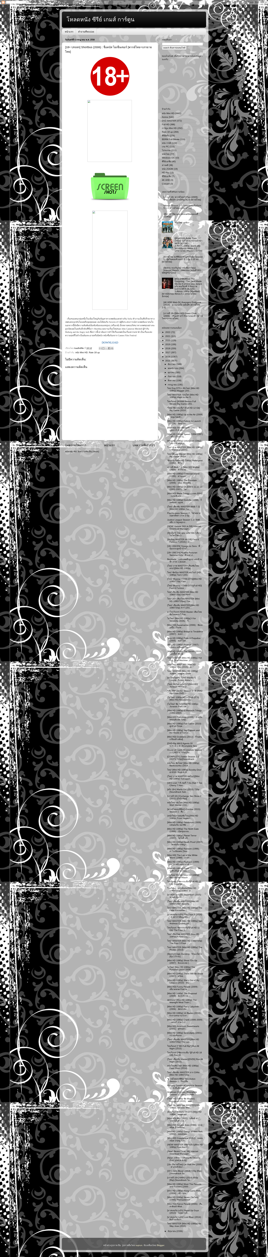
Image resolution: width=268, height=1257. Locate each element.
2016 (168, 357)
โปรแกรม (166, 150)
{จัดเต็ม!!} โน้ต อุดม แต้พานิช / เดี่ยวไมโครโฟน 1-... (184, 534)
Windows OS (168, 158)
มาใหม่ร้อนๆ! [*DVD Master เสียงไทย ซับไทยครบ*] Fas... (184, 613)
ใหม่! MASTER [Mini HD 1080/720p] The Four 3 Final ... (184, 942)
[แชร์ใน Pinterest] (112, 348)
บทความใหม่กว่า (75, 445)
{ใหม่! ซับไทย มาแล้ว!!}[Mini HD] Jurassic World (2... (182, 685)
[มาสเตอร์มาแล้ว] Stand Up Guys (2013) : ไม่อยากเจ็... (183, 1211)
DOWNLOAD (110, 342)
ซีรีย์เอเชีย (166, 161)
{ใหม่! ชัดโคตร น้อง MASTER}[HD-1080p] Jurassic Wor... (183, 1106)
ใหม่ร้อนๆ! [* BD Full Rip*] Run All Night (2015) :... (183, 1047)
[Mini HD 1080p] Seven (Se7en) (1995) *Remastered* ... (182, 1198)
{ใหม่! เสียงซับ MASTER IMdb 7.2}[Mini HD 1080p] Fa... (183, 508)
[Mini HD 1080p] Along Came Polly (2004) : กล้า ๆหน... (184, 1192)
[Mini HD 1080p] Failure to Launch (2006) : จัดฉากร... (184, 422)
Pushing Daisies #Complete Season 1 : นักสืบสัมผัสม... (184, 1086)
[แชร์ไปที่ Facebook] (109, 348)
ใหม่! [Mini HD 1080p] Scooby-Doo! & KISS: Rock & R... (184, 771)
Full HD (165, 124)
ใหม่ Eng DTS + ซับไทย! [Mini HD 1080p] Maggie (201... (183, 389)
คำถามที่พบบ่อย (86, 31)
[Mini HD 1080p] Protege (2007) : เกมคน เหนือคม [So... (183, 646)
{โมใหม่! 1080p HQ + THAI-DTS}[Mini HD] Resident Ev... (183, 698)
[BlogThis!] (103, 348)
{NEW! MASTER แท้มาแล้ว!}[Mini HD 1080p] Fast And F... (185, 1146)
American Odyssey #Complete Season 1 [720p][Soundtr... (182, 1093)
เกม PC (165, 146)
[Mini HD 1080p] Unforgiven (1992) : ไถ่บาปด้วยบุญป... (185, 442)
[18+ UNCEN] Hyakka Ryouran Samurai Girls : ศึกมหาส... (182, 553)
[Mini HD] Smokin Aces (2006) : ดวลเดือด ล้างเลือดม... (184, 1126)
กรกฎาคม (172, 385)
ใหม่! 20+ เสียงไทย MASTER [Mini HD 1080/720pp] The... (183, 600)
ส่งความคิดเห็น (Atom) (88, 451)
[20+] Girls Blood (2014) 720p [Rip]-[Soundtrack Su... (184, 1172)
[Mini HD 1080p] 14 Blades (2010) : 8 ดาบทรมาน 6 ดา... (184, 1014)
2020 (168, 340)
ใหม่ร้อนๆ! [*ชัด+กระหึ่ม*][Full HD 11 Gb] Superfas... (184, 882)
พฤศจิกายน (173, 368)
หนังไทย (166, 154)
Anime (165, 117)
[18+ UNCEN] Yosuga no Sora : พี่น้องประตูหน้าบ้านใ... (183, 547)
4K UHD (166, 180)
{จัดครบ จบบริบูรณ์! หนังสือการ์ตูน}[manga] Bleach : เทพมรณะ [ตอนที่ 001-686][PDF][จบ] (182, 270)
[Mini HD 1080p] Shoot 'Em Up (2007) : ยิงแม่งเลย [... (182, 961)
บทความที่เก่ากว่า (144, 445)
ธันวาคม (172, 364)
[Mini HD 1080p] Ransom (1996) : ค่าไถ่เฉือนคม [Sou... (183, 850)
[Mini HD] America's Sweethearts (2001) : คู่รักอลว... (183, 1027)
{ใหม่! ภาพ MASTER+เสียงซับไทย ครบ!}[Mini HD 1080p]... (183, 567)
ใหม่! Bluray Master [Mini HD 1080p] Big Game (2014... (184, 455)
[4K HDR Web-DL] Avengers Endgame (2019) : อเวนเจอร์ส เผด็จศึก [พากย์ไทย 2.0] (181, 304)
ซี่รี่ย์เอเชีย (166, 176)
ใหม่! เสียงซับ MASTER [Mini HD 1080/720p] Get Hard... (182, 593)
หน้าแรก (69, 31)
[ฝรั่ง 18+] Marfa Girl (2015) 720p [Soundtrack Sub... (183, 790)
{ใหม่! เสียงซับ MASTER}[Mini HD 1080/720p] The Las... (183, 1040)
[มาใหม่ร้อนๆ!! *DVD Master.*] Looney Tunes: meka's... (181, 679)
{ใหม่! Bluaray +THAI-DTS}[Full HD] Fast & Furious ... (184, 586)
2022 (168, 332)
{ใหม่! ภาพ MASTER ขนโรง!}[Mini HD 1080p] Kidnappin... (183, 777)
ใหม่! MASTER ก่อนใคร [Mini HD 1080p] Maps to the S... (182, 396)
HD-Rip (165, 173)
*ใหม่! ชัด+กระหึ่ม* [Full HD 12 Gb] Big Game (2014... (183, 409)
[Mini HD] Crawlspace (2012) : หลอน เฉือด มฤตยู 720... (185, 1139)
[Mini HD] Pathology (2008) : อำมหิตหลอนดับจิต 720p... (184, 718)
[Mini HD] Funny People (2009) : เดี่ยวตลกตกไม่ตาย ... (183, 988)
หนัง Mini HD (81, 352)
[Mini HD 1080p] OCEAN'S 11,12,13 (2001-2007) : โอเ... (184, 488)
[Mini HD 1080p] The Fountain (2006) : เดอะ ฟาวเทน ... (182, 481)
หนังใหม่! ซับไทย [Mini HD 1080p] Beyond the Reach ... (183, 876)
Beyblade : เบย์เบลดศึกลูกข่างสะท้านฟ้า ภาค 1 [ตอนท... (184, 560)
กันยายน (172, 376)
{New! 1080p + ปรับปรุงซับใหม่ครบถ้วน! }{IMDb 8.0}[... (183, 1159)
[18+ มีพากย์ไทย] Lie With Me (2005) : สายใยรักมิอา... (184, 1165)
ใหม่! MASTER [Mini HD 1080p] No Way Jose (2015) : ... (184, 1224)
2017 (168, 352)
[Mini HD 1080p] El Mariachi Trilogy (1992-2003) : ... (184, 711)
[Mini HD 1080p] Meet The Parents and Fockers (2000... (184, 1185)
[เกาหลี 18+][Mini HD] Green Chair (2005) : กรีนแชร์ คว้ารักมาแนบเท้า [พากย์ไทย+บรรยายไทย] (182, 315)
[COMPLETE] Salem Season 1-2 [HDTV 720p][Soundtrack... (183, 758)
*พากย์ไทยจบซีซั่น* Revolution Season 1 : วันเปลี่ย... (181, 1080)
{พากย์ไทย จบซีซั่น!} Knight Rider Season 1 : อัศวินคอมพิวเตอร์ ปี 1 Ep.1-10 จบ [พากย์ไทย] (182, 259)
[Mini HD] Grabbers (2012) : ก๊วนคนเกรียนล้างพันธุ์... (184, 738)
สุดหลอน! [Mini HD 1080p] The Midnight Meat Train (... (182, 1001)
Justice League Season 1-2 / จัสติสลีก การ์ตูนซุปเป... (183, 521)
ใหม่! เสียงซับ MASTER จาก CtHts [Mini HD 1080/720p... (183, 1073)
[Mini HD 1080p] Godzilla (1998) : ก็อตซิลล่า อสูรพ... (184, 501)
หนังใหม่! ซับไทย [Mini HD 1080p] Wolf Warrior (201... (183, 803)
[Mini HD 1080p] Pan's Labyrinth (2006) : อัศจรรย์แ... (183, 1007)
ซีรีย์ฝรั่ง (165, 136)
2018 (168, 348)
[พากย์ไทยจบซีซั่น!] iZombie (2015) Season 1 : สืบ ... (183, 810)
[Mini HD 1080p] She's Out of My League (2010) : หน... (183, 981)
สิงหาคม (172, 380)
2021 (168, 336)
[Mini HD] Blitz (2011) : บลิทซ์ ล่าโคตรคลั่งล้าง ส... (182, 1119)
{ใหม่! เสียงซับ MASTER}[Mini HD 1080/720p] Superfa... (183, 902)
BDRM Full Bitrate (170, 139)
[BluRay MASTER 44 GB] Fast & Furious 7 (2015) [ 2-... (183, 540)
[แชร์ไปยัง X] (106, 348)
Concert (166, 184)
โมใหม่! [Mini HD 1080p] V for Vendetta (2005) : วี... (181, 619)
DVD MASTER (169, 121)
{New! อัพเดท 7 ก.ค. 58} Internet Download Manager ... (182, 1152)
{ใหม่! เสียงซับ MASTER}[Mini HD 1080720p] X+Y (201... (183, 606)
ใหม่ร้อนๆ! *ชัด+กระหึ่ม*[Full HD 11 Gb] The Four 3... (183, 929)
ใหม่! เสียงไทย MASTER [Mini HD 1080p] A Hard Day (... (183, 935)
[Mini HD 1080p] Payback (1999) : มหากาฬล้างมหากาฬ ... (183, 863)
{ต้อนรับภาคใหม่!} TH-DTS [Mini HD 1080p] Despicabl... (184, 1113)
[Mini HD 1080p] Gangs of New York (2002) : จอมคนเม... (185, 1132)
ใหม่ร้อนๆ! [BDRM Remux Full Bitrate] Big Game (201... (181, 402)
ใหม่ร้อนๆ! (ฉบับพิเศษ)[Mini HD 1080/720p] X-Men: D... (181, 889)
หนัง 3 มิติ (166, 143)
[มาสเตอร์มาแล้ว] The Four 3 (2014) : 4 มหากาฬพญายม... (184, 915)
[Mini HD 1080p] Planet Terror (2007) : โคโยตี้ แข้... (182, 836)
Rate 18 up (94, 352)
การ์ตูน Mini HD (169, 128)
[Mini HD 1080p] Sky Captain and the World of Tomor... (183, 731)
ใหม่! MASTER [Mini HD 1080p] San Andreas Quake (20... (184, 922)
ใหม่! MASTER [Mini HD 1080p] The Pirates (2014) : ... (184, 948)
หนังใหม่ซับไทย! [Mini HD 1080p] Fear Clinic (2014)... (183, 1067)
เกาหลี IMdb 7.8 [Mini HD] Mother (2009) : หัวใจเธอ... (183, 468)
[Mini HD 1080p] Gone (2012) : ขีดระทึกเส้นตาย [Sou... (184, 869)
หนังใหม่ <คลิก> (182, 222)
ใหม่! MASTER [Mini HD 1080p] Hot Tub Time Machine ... (184, 659)
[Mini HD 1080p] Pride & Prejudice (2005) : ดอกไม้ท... (184, 639)
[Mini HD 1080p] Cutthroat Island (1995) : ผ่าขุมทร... (183, 475)
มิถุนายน (172, 1231)
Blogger (160, 1245)
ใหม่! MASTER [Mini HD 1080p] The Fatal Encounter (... (184, 909)
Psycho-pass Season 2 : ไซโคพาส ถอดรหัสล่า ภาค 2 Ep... (183, 514)
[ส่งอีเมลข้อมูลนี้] (100, 348)
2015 (168, 361)
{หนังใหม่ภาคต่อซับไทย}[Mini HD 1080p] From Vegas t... (182, 817)
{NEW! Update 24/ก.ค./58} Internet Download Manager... (184, 527)
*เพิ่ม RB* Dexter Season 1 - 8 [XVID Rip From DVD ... (184, 692)
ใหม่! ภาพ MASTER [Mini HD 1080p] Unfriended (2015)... (184, 448)
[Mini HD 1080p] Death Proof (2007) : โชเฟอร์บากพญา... (185, 843)
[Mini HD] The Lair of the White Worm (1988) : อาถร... (182, 856)
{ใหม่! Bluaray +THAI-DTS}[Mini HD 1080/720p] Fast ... (184, 580)
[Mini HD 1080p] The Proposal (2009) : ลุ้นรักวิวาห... (182, 994)
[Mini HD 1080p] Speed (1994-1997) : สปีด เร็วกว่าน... (185, 435)
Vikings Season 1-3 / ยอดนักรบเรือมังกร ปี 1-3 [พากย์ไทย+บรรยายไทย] (182, 206)
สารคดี (165, 165)
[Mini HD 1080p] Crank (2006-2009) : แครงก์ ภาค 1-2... (184, 1021)
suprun (139, 1245)
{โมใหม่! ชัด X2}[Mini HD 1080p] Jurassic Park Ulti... (182, 705)
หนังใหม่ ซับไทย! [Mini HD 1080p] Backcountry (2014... (183, 764)
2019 (168, 344)
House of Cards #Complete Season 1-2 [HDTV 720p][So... (184, 751)
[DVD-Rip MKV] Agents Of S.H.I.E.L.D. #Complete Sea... (183, 744)
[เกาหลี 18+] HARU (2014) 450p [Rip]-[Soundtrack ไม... (182, 1179)
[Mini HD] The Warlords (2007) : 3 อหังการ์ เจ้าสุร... (183, 429)
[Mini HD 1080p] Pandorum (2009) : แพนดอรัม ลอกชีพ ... (184, 823)
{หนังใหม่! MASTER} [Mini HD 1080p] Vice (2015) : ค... (181, 665)
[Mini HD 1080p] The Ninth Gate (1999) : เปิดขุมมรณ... (183, 830)
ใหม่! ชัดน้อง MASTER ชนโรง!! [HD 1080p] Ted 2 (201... (184, 573)
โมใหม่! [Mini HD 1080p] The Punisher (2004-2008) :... (181, 968)
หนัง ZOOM (167, 169)
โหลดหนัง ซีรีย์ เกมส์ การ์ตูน (100, 19)
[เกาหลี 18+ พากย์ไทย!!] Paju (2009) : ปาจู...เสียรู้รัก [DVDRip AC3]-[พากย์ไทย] (182, 198)
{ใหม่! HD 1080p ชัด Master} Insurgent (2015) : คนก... (181, 1100)
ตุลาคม (171, 372)
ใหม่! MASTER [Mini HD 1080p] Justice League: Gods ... (182, 672)
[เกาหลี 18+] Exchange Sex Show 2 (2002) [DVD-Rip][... (184, 797)
